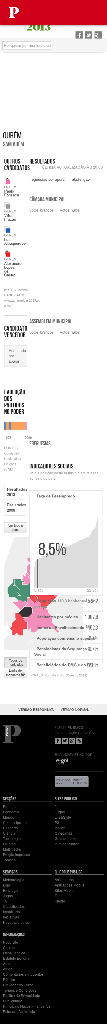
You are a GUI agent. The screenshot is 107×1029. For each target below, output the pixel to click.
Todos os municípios (15, 662)
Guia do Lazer (66, 838)
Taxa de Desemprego (56, 496)
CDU (8, 254)
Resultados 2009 (16, 507)
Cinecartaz (63, 833)
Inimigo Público (67, 843)
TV (5, 900)
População (66, 603)
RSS (79, 741)
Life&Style (63, 817)
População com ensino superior (67, 638)
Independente (8, 206)
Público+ (10, 979)
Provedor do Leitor (18, 984)
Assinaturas (64, 879)
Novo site (10, 942)
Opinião (9, 843)
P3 (57, 822)
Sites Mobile (65, 890)
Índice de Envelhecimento (67, 627)
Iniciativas (11, 916)
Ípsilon (60, 827)
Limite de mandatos (14, 672)
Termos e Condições (19, 990)
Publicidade (12, 1000)
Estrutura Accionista (19, 1011)
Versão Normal (75, 709)
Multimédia (12, 849)
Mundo (8, 817)
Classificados (14, 906)
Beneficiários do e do (67, 665)
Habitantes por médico (67, 617)
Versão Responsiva (36, 709)
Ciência (9, 833)
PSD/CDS (8, 230)
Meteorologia (13, 879)
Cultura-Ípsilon (15, 822)
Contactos (11, 947)
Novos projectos (16, 922)
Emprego (10, 890)
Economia (11, 811)
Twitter (65, 741)
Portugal (10, 806)
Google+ (72, 741)
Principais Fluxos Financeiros (27, 1006)
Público (12, 734)
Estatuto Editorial (16, 958)
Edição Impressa (16, 854)
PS (8, 182)
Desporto (10, 827)
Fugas (60, 811)
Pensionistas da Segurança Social (66, 651)
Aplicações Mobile (69, 884)
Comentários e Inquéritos (23, 974)
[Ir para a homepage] (14, 12)
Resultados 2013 (17, 491)
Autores (9, 963)
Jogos (8, 895)
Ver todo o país (15, 527)
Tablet (59, 895)
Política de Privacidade (21, 995)
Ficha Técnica (14, 952)
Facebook (58, 741)
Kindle (60, 900)
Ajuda (7, 968)
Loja (6, 884)
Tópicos (9, 859)
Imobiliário (11, 911)
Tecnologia (12, 838)
